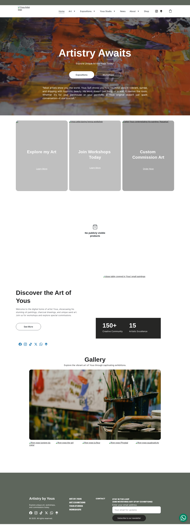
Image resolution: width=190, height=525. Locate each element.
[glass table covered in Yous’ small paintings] (138, 310)
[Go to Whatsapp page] (41, 344)
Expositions (86, 11)
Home (61, 11)
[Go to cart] (170, 11)
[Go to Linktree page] (161, 11)
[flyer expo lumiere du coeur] (41, 455)
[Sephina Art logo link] (81, 516)
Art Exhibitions (77, 502)
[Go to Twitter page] (35, 344)
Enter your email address (124, 505)
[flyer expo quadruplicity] (148, 455)
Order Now (148, 168)
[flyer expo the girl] (68, 455)
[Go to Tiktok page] (30, 344)
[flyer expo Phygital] (121, 455)
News (123, 11)
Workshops (108, 75)
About (133, 11)
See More (28, 326)
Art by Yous (75, 499)
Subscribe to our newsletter (129, 518)
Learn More (41, 168)
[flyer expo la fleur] (95, 455)
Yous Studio (106, 11)
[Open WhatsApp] (183, 518)
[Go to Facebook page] (20, 344)
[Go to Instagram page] (157, 11)
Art (70, 11)
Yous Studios (76, 506)
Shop (146, 11)
